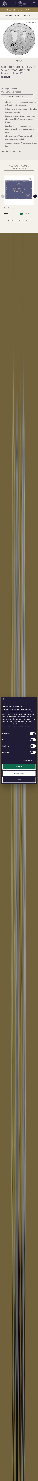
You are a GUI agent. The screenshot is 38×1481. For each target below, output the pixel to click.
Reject (19, 780)
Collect (11, 15)
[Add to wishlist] (30, 179)
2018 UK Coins (25, 15)
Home (5, 15)
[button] (34, 3)
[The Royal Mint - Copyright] (4, 3)
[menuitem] (15, 3)
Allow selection (19, 773)
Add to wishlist (18, 96)
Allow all (19, 767)
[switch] (33, 739)
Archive (17, 15)
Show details (27, 760)
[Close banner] (35, 699)
